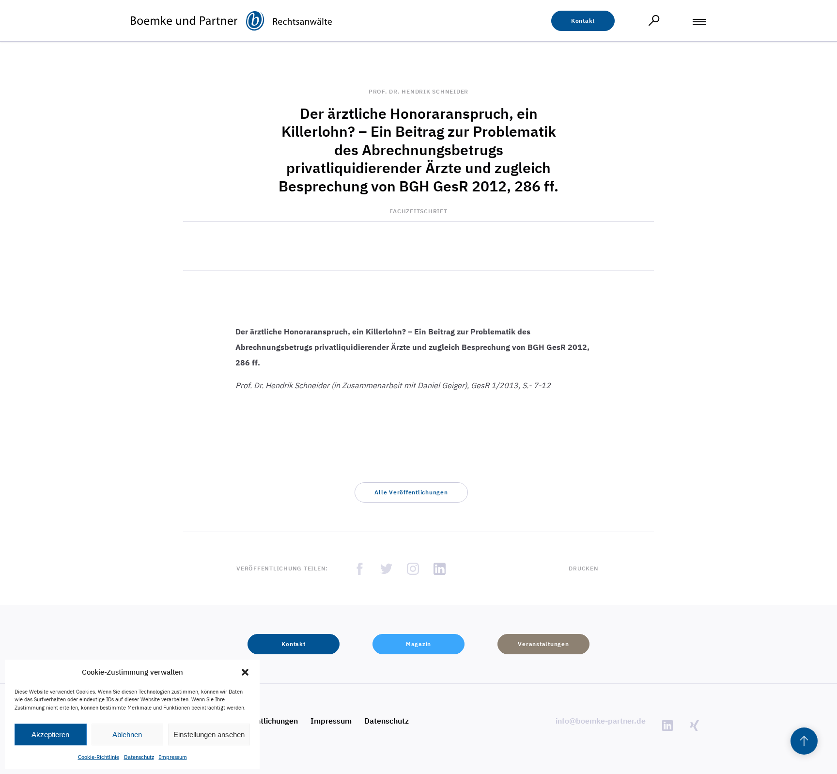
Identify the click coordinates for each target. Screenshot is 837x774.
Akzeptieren (50, 734)
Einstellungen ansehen (209, 734)
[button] (245, 672)
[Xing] (694, 725)
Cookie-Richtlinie (98, 757)
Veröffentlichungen (264, 721)
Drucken (583, 568)
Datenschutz (139, 757)
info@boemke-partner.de (601, 721)
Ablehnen (127, 734)
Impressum (173, 757)
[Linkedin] (667, 725)
